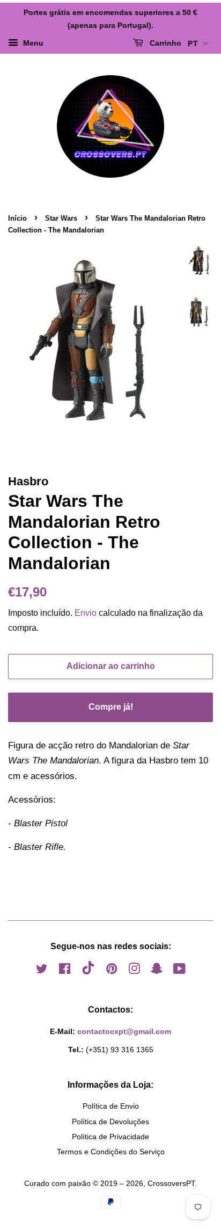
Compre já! (111, 706)
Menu (32, 43)
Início (17, 218)
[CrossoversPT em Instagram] (134, 970)
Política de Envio (111, 1106)
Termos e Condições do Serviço (111, 1151)
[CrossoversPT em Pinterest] (111, 970)
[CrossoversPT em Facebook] (64, 970)
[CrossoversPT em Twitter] (42, 970)
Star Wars (61, 218)
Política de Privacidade (110, 1136)
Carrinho (164, 43)
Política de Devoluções (110, 1121)
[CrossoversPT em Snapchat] (157, 970)
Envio (86, 612)
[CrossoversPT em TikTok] (88, 971)
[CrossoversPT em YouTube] (179, 970)
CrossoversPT (171, 1183)
